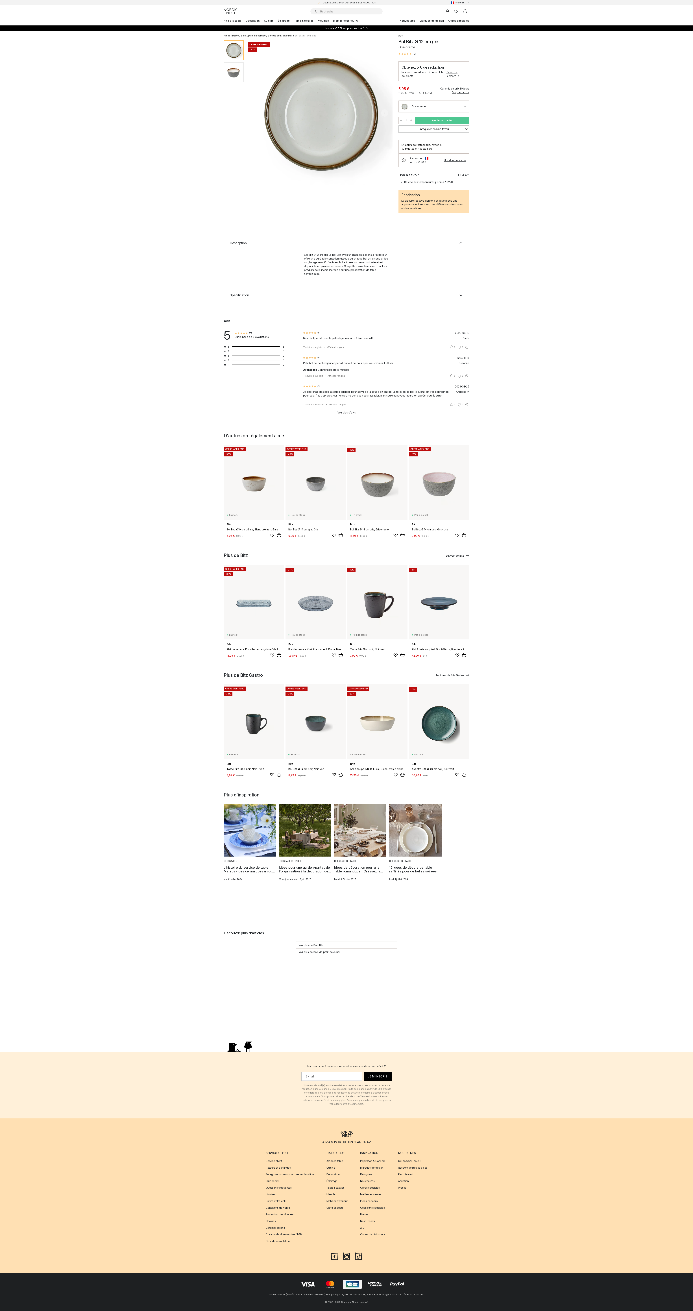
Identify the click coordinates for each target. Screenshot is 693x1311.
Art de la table (232, 20)
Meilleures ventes (370, 1194)
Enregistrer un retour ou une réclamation (290, 1174)
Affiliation (403, 1180)
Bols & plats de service (253, 35)
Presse (402, 1187)
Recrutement (405, 1174)
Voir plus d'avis (346, 412)
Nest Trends (367, 1221)
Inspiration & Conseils (372, 1160)
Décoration (253, 20)
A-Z (362, 1227)
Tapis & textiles (303, 20)
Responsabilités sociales (412, 1167)
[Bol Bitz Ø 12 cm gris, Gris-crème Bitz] (320, 112)
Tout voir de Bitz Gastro (450, 675)
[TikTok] (358, 1256)
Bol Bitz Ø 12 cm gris (305, 35)
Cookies (271, 1221)
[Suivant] (384, 113)
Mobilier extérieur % (345, 20)
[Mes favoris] (456, 11)
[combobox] (460, 2)
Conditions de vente (278, 1207)
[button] (407, 54)
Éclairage (284, 20)
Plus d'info (463, 175)
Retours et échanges (278, 1167)
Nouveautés (407, 20)
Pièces (364, 1214)
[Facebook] (335, 1256)
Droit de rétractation (278, 1241)
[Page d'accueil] (230, 11)
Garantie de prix (275, 1227)
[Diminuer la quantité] (401, 120)
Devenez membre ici (452, 74)
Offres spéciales (458, 20)
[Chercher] (315, 11)
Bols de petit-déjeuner (280, 35)
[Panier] (465, 11)
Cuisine (269, 20)
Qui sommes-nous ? (409, 1160)
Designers (366, 1174)
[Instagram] (346, 1256)
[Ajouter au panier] (279, 535)
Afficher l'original (335, 347)
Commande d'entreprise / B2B (284, 1234)
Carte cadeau (334, 1207)
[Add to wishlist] (272, 535)
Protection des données (280, 1214)
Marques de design (431, 20)
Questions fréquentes (279, 1187)
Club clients (273, 1180)
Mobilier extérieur (337, 1201)
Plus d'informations (455, 160)
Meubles (323, 20)
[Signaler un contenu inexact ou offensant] (467, 347)
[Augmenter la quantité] (411, 120)
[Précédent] (256, 113)
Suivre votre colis (276, 1201)
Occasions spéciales (372, 1207)
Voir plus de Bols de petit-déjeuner (319, 951)
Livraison (271, 1194)
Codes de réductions (372, 1234)
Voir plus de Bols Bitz (311, 945)
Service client (274, 1160)
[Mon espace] (447, 11)
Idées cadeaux (369, 1201)
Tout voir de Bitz (454, 555)
